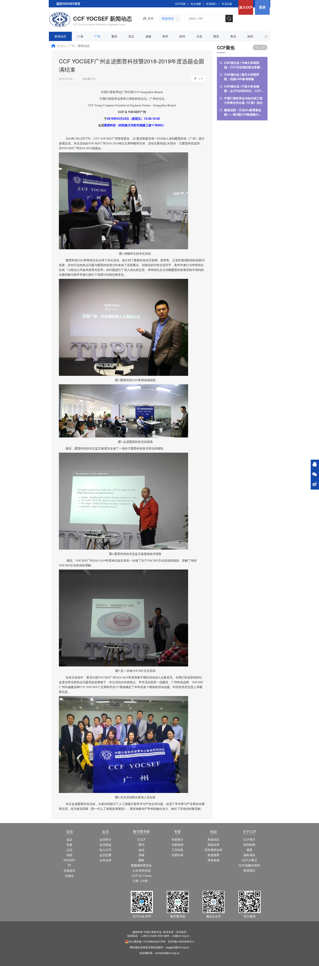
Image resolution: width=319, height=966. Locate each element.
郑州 (165, 36)
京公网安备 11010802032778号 (147, 941)
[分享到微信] (314, 474)
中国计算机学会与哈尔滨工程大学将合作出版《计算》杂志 (243, 100)
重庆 (114, 36)
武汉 (131, 36)
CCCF (141, 839)
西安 (216, 36)
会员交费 (105, 855)
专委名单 (177, 855)
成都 (148, 36)
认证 (69, 850)
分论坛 (61, 46)
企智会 (69, 875)
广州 (97, 36)
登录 (262, 7)
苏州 (182, 36)
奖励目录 (213, 844)
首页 (151, 18)
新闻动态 (60, 36)
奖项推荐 (213, 855)
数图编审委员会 (141, 865)
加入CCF (246, 7)
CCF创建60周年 (249, 865)
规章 (249, 850)
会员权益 (105, 844)
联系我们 (211, 4)
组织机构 (249, 844)
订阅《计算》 (141, 881)
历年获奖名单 (213, 850)
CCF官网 (180, 4)
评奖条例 (213, 860)
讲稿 (141, 855)
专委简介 (177, 839)
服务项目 (249, 855)
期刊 (141, 844)
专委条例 (177, 844)
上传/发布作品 (141, 870)
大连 (199, 36)
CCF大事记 (249, 860)
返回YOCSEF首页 (68, 3)
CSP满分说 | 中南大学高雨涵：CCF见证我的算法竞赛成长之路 (243, 65)
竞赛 (69, 844)
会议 (69, 839)
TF (69, 865)
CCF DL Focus (141, 875)
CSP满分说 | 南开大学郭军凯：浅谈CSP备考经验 (241, 76)
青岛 (233, 36)
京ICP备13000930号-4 (181, 941)
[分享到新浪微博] (314, 484)
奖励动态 (213, 839)
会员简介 (105, 839)
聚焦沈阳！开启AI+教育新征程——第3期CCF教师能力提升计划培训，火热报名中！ (243, 112)
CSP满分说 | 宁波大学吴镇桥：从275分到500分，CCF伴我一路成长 (244, 88)
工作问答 (177, 850)
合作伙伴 (105, 860)
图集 (141, 860)
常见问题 (227, 4)
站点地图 (196, 4)
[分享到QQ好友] (314, 465)
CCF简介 (249, 839)
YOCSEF (69, 860)
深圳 (250, 36)
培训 (69, 855)
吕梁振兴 (69, 870)
